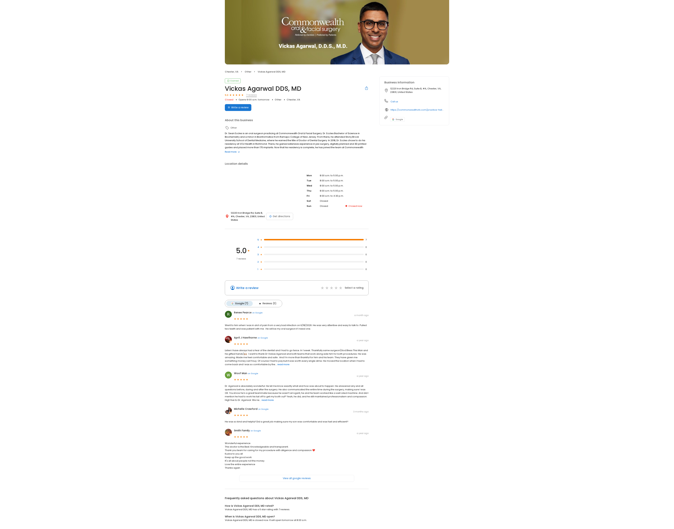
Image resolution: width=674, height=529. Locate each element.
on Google (257, 312)
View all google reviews (297, 478)
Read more (231, 151)
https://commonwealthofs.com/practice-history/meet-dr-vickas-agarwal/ (417, 109)
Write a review (240, 107)
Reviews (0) (269, 303)
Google (399, 119)
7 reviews (251, 95)
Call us (394, 101)
